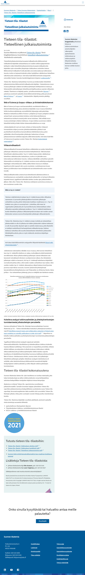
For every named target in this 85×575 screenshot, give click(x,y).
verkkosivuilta (45, 78)
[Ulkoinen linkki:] (6, 570)
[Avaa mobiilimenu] (83, 2)
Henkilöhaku (35, 544)
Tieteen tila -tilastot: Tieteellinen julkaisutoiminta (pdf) (25, 450)
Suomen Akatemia (9, 10)
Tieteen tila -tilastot (34, 52)
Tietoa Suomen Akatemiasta (26, 10)
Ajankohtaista (41, 10)
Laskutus (34, 548)
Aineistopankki (35, 551)
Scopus (19, 96)
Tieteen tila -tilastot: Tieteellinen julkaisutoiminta (19, 13)
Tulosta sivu (69, 19)
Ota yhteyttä (42, 521)
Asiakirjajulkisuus (62, 559)
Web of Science (8, 96)
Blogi (49, 10)
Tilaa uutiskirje (35, 555)
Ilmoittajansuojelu (62, 555)
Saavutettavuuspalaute (64, 551)
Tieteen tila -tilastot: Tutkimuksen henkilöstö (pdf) (24, 448)
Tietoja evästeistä (62, 563)
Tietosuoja (60, 544)
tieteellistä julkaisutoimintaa (38, 55)
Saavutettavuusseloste (64, 548)
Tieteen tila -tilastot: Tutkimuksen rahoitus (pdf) (23, 446)
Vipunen (45, 91)
